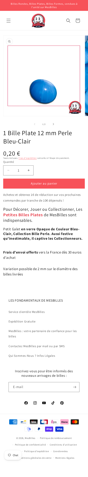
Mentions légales (64, 457)
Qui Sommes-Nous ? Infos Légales (32, 356)
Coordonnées (60, 451)
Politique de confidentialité (30, 444)
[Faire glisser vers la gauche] (34, 124)
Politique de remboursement (56, 438)
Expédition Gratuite (22, 321)
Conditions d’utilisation (63, 444)
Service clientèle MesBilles (27, 312)
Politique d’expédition (36, 451)
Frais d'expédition (28, 158)
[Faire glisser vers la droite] (53, 124)
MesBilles (30, 438)
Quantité (8, 162)
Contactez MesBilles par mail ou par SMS (37, 346)
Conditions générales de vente (34, 457)
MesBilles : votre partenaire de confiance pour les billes (43, 333)
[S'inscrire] (74, 387)
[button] (8, 20)
